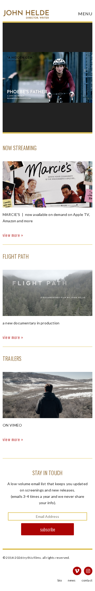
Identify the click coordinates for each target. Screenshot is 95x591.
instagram (88, 571)
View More (11, 235)
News (72, 580)
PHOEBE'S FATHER (47, 77)
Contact (87, 580)
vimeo (77, 571)
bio (60, 580)
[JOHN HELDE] (26, 10)
